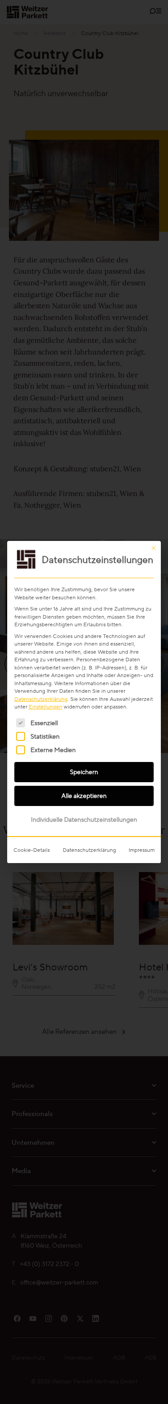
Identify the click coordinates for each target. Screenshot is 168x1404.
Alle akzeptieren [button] (84, 795)
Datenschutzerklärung (41, 699)
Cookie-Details (31, 850)
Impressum (142, 850)
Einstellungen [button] (45, 706)
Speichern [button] (84, 771)
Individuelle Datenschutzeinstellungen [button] (84, 819)
